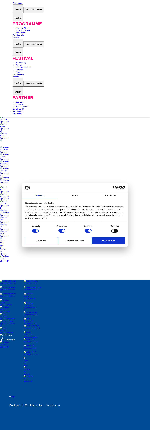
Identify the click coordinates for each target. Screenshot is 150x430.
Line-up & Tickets (23, 28)
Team (18, 72)
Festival (16, 38)
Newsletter (17, 114)
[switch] (61, 231)
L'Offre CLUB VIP (23, 31)
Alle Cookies (108, 240)
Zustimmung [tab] (40, 195)
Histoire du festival (23, 67)
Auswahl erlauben (75, 240)
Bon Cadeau (21, 33)
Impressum (53, 405)
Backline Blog (19, 111)
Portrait (19, 65)
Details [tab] (75, 195)
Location (19, 70)
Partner (16, 77)
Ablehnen (41, 240)
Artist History (21, 63)
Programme (18, 3)
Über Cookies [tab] (110, 195)
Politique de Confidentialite (26, 405)
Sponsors (20, 102)
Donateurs (20, 104)
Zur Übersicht (18, 35)
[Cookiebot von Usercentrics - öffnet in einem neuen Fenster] (115, 187)
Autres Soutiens (22, 107)
